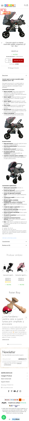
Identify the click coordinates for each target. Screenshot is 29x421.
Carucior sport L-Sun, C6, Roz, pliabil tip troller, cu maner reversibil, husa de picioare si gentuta (21, 275)
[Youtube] (14, 391)
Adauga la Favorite (14, 68)
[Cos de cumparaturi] (27, 5)
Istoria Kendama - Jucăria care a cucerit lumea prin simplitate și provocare (13, 320)
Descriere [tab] (5, 75)
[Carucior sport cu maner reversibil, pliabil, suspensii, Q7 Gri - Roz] (14, 24)
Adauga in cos (18, 60)
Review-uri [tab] (6, 245)
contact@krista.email (8, 387)
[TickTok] (17, 391)
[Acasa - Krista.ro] (10, 5)
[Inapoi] (1, 43)
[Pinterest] (11, 391)
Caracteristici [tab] (6, 241)
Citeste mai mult (5, 339)
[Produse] (2, 6)
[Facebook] (8, 391)
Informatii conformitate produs (9, 238)
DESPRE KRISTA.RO (6, 373)
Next (28, 26)
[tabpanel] (14, 24)
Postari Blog (14, 292)
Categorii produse (6, 376)
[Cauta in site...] (25, 5)
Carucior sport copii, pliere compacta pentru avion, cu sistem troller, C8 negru (8, 275)
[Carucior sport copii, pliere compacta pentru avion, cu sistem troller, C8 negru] (8, 266)
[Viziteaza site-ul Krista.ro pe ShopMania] (16, 419)
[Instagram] (20, 391)
